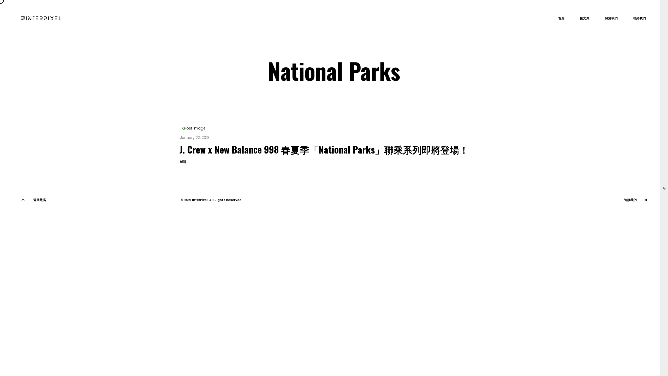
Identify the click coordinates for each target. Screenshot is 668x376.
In (632, 213)
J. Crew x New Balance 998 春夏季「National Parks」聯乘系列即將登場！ (324, 149)
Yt (620, 213)
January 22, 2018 (195, 137)
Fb (646, 213)
